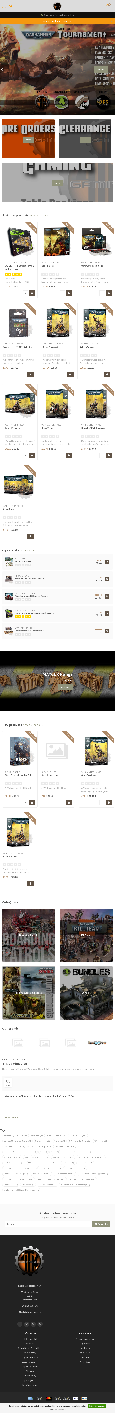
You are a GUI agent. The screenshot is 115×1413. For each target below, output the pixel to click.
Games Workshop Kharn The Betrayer (20, 1152)
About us (30, 1343)
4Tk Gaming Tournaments (15, 1135)
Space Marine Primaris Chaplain (51, 1179)
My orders (85, 1343)
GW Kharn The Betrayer (79, 1141)
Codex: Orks (47, 266)
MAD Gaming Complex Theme (90, 1157)
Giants (55, 1152)
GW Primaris (100, 1141)
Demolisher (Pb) (49, 775)
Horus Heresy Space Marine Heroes (77, 1152)
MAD (28, 1157)
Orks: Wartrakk (12, 428)
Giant (43, 1152)
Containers (59, 1141)
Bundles (63, 967)
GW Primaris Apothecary (15, 1146)
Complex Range (78, 1135)
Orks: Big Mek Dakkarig (93, 428)
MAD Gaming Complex (63, 1157)
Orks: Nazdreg (50, 347)
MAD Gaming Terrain (14, 1163)
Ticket (101, 69)
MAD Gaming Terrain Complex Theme (44, 1163)
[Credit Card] (30, 1398)
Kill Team (64, 910)
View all (28, 550)
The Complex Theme (47, 1185)
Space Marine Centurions (50, 1168)
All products (85, 1362)
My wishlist (85, 1352)
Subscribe (102, 1224)
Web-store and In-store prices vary (57, 21)
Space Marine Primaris (64, 1174)
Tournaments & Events (12, 967)
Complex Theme (42, 1141)
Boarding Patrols (10, 910)
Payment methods (30, 1357)
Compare (85, 1357)
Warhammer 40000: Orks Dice (18, 347)
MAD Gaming (42, 1157)
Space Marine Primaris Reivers (82, 1179)
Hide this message (97, 1406)
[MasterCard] (48, 1398)
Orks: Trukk (47, 428)
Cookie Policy (30, 1375)
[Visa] (75, 1398)
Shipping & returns (29, 1366)
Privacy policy (30, 1352)
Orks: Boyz (8, 509)
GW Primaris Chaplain (40, 1146)
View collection (39, 216)
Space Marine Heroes (41, 1174)
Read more (12, 1117)
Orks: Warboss (87, 347)
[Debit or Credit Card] (39, 1398)
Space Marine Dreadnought (16, 1174)
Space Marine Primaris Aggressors (93, 1174)
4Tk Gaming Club (30, 1339)
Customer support (30, 1362)
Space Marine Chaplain (75, 1168)
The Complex (28, 1185)
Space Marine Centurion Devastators (19, 1168)
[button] (2, 69)
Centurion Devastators (57, 1135)
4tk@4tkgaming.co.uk (31, 1312)
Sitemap (30, 1371)
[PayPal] (57, 1398)
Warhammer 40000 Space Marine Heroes (21, 1190)
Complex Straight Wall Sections (17, 1141)
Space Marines (11, 1185)
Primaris (69, 1163)
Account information (85, 1339)
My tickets (85, 1348)
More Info (65, 687)
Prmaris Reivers (85, 1163)
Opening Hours (30, 1380)
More (28, 140)
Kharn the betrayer (12, 1157)
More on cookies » (58, 1410)
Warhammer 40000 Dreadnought (75, 1185)
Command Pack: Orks (92, 266)
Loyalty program (29, 1385)
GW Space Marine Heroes (66, 1146)
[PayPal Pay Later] (66, 1398)
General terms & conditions (29, 1348)
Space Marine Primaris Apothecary (18, 1179)
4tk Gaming (37, 1135)
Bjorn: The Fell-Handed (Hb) (18, 775)
